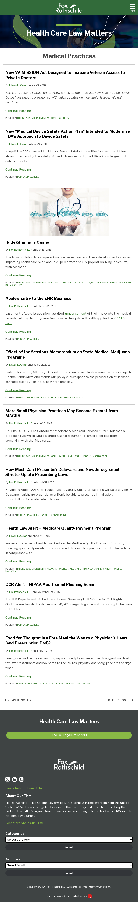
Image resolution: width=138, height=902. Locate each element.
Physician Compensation (96, 568)
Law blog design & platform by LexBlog (66, 896)
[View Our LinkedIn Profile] (14, 779)
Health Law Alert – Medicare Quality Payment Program (58, 528)
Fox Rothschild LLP (20, 249)
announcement (75, 313)
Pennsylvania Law (75, 397)
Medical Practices (58, 118)
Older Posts (119, 700)
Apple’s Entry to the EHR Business (38, 298)
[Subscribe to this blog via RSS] (21, 779)
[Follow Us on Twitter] (7, 779)
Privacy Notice (14, 788)
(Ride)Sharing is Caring (27, 242)
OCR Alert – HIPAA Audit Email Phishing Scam (49, 584)
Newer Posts (19, 700)
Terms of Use (35, 788)
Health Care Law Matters (69, 33)
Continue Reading (18, 110)
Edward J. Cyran (18, 85)
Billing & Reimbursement (31, 118)
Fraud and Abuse (57, 282)
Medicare (75, 456)
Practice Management (104, 282)
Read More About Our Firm (23, 823)
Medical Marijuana (28, 397)
